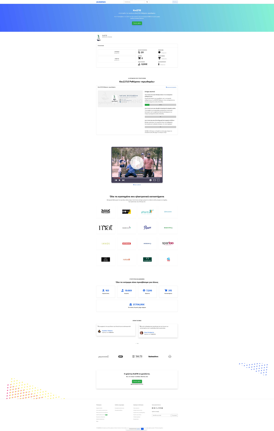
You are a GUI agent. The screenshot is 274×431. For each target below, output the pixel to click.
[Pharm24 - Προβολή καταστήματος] (147, 212)
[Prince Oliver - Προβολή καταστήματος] (105, 259)
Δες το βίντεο (138, 184)
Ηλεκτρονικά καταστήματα (102, 412)
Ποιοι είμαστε (136, 408)
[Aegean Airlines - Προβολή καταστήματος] (147, 243)
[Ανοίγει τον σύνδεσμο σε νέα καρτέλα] (104, 356)
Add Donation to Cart (101, 414)
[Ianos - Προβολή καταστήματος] (105, 243)
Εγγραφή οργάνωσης (119, 408)
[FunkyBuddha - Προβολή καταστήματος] (105, 212)
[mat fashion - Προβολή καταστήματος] (105, 227)
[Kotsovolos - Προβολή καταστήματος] (126, 243)
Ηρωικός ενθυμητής (100, 417)
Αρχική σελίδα (99, 408)
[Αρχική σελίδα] (101, 2)
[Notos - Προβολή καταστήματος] (126, 259)
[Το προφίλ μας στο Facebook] (153, 408)
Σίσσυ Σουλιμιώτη (107, 332)
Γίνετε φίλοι (137, 23)
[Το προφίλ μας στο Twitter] (154, 408)
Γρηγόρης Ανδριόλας (150, 334)
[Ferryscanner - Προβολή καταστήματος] (168, 212)
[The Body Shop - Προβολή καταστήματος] (147, 259)
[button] (136, 343)
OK (142, 428)
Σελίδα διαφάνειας (100, 419)
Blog (97, 421)
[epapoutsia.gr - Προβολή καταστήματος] (168, 227)
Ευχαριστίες (136, 419)
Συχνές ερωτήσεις (137, 414)
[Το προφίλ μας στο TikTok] (158, 408)
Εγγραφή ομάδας (118, 410)
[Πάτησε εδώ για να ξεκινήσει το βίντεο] (137, 164)
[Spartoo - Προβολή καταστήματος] (168, 243)
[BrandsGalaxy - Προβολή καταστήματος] (126, 227)
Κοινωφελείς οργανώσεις (101, 410)
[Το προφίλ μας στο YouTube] (162, 408)
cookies (138, 428)
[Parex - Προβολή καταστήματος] (147, 227)
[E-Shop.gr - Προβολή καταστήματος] (126, 212)
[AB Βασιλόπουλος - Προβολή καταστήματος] (168, 259)
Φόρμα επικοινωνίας (137, 410)
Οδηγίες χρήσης (136, 417)
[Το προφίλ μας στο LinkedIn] (160, 408)
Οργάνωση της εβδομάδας (139, 412)
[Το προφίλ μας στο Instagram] (156, 408)
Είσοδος (175, 2)
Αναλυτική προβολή (171, 87)
